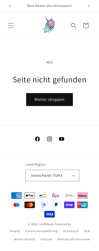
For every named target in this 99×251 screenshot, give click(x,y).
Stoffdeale (46, 224)
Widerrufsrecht (25, 239)
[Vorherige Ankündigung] (10, 6)
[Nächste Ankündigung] (89, 6)
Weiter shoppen (49, 99)
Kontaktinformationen (74, 239)
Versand (47, 239)
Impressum (71, 231)
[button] (11, 25)
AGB (87, 231)
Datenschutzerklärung (41, 231)
